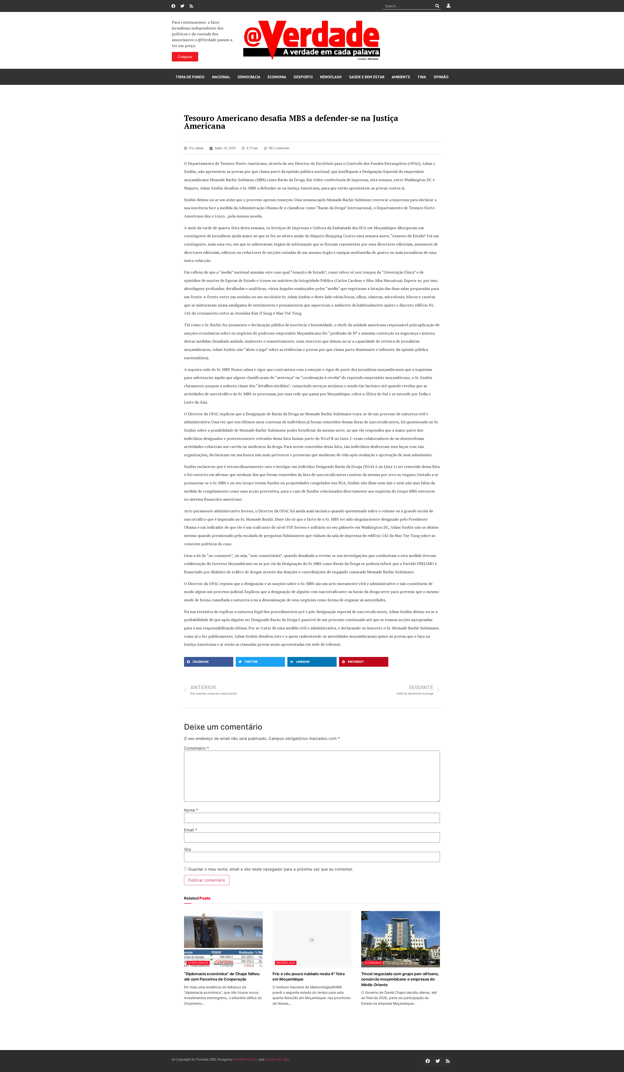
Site (187, 849)
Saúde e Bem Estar (366, 76)
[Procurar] (437, 5)
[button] (208, 662)
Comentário (196, 748)
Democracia (249, 76)
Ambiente (401, 76)
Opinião (441, 76)
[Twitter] (182, 6)
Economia (277, 76)
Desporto (303, 76)
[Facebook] (173, 6)
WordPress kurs (245, 1059)
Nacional (221, 76)
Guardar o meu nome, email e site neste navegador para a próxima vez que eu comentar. (270, 869)
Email (190, 830)
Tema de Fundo (190, 76)
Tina (421, 76)
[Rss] (191, 6)
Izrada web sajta (277, 1059)
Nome (191, 810)
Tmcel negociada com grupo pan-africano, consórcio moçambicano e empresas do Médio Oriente (400, 979)
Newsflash (330, 76)
